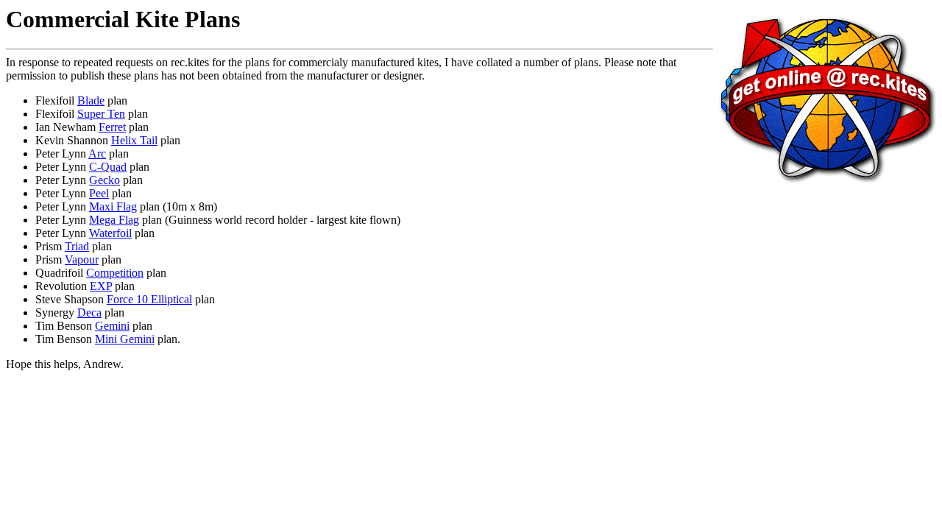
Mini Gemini (125, 339)
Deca (89, 312)
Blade (91, 100)
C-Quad (108, 166)
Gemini (112, 325)
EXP (101, 286)
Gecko (104, 180)
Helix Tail (134, 140)
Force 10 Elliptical (149, 299)
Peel (99, 193)
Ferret (112, 127)
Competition (115, 272)
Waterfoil (110, 233)
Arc (97, 153)
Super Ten (101, 113)
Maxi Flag (113, 206)
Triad (77, 246)
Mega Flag (114, 219)
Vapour (82, 259)
